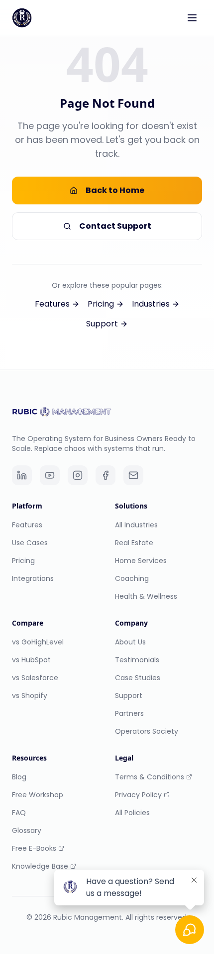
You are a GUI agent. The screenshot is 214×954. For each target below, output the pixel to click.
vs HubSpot (31, 660)
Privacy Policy (138, 795)
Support (102, 323)
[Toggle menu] (192, 18)
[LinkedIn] (22, 475)
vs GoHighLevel (38, 642)
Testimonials (137, 660)
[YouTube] (50, 475)
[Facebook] (105, 475)
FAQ (19, 813)
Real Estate (134, 543)
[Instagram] (78, 475)
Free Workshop (37, 795)
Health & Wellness (146, 596)
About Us (130, 642)
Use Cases (30, 543)
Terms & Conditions (149, 777)
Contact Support (115, 226)
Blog (19, 777)
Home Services (141, 561)
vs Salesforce (35, 678)
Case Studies (137, 678)
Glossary (26, 830)
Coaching (132, 578)
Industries (151, 304)
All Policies (132, 813)
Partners (129, 713)
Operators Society (146, 731)
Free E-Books (34, 848)
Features (52, 304)
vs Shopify (29, 695)
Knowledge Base (40, 866)
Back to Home (115, 190)
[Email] (133, 475)
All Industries (136, 525)
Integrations (33, 578)
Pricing (101, 304)
